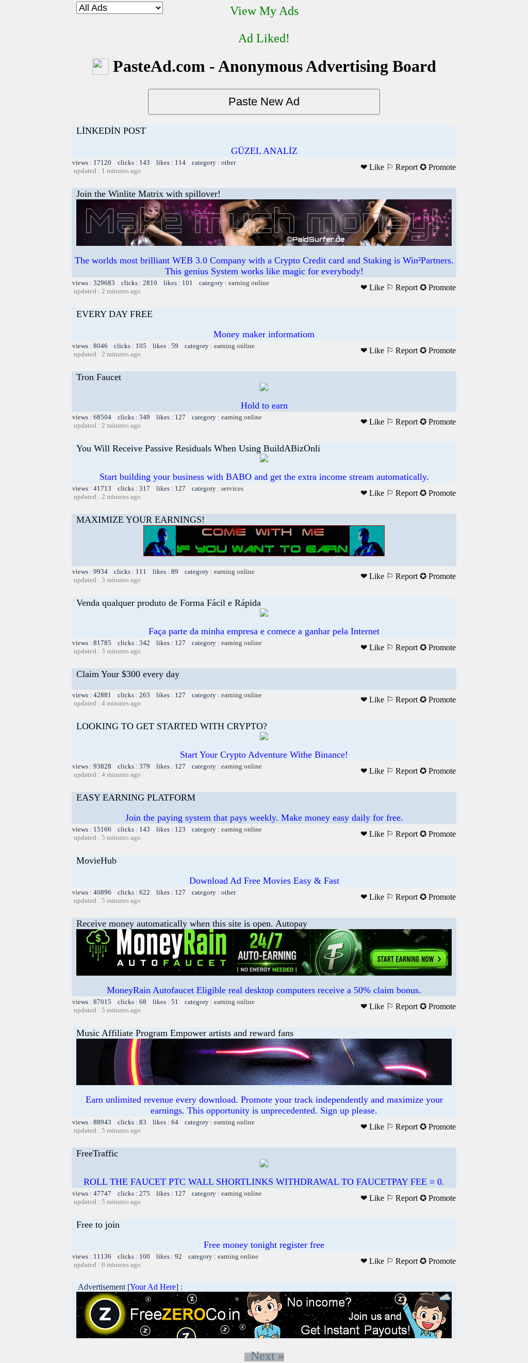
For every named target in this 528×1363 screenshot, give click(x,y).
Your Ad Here (153, 1286)
